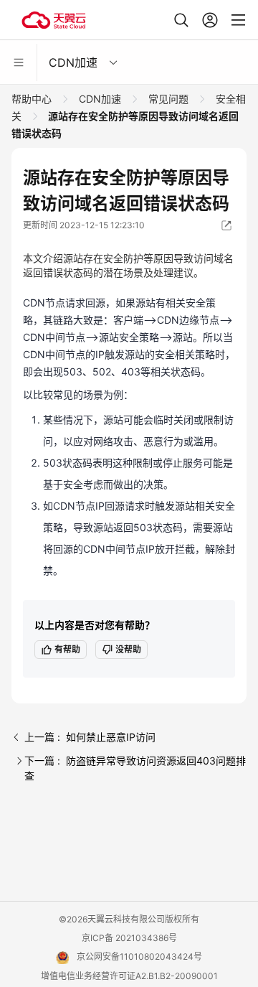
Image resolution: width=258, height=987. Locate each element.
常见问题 (168, 99)
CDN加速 (100, 99)
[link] (32, 99)
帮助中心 (32, 99)
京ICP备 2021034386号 (129, 937)
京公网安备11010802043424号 (139, 956)
